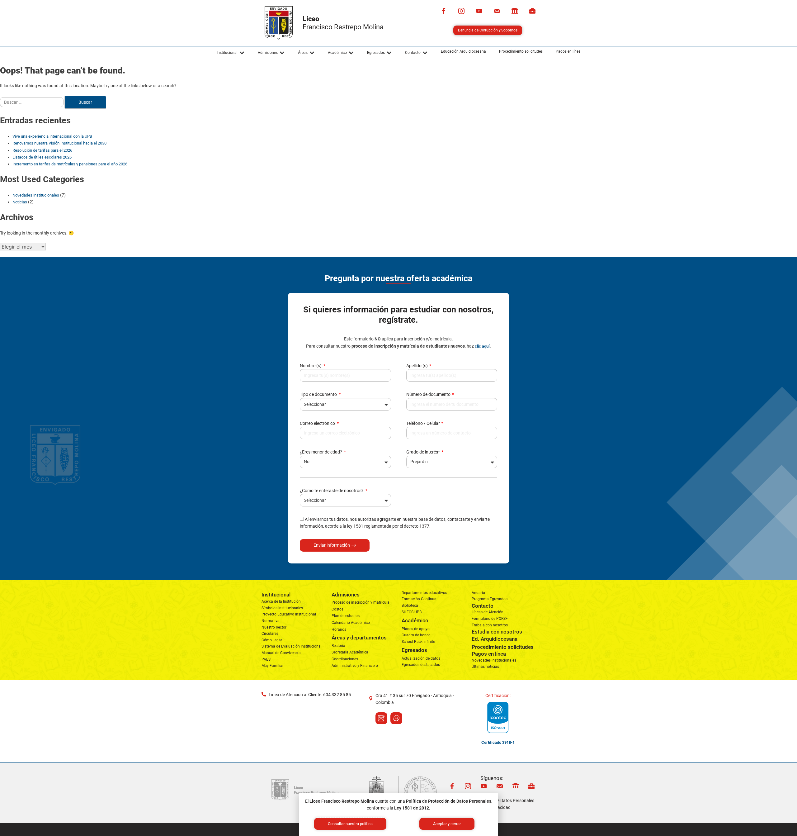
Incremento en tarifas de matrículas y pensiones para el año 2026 (69, 164)
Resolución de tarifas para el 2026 (42, 150)
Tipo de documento (319, 394)
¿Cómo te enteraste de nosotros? (332, 490)
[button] (231, 52)
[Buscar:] (32, 102)
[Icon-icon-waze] (396, 718)
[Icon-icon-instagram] (461, 11)
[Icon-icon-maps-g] (381, 718)
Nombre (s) (311, 365)
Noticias (19, 202)
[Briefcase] (532, 11)
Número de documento (428, 394)
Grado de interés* (423, 451)
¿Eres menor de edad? (321, 451)
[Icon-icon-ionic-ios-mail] (497, 11)
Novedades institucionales (35, 195)
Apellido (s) (417, 365)
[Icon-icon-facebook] (444, 11)
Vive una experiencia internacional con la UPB (52, 136)
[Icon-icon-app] (515, 11)
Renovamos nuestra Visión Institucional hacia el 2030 (59, 143)
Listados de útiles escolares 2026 (42, 157)
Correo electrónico (318, 423)
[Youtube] (479, 11)
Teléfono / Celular (423, 423)
